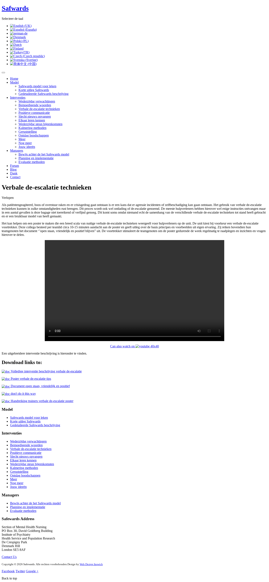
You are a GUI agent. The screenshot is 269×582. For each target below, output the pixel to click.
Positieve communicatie (34, 112)
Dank (13, 173)
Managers (16, 150)
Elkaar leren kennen (31, 120)
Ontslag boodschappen (33, 135)
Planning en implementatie (36, 158)
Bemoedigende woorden (34, 105)
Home (14, 78)
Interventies (17, 97)
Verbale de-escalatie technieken (39, 109)
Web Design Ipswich (91, 564)
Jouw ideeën (26, 147)
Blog (13, 169)
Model (14, 82)
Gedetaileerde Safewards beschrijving (43, 94)
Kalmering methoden (32, 128)
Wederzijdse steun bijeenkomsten (40, 124)
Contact (15, 177)
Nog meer (25, 143)
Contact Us (9, 557)
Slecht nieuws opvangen (34, 116)
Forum (14, 165)
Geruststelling (27, 131)
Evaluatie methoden (31, 162)
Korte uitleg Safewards (33, 90)
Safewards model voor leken (37, 86)
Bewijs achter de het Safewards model (43, 154)
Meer (21, 139)
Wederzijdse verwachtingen (36, 101)
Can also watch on (123, 346)
